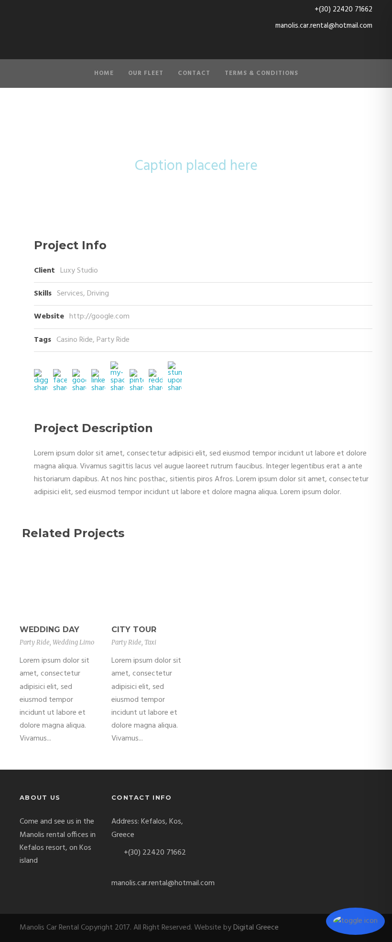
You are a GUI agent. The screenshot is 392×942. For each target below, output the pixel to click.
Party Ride (113, 340)
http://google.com (99, 316)
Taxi (150, 642)
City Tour (133, 629)
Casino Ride (74, 340)
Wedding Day (49, 629)
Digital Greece (256, 927)
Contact (194, 73)
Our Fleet (145, 73)
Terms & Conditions (261, 73)
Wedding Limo (73, 642)
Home (104, 73)
